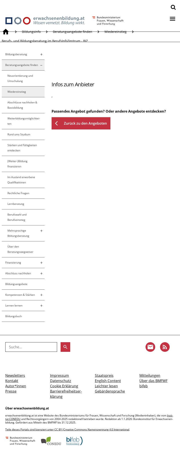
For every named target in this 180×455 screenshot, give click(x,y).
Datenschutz (60, 380)
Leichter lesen (106, 386)
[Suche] (173, 7)
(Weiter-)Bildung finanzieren (17, 163)
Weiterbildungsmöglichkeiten (23, 121)
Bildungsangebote (16, 284)
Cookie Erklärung (64, 386)
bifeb (143, 386)
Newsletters (15, 375)
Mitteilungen (149, 375)
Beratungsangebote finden (72, 32)
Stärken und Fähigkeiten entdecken (22, 147)
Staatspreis (104, 375)
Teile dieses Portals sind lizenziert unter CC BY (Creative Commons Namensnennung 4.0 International (67, 429)
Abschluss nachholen (18, 273)
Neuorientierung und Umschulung (20, 78)
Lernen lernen (13, 305)
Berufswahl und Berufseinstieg (17, 217)
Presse (10, 391)
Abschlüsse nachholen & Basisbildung (22, 105)
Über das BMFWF (153, 380)
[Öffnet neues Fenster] (20, 441)
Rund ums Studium (18, 134)
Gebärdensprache (110, 391)
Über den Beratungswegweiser (20, 249)
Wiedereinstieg (115, 32)
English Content (108, 380)
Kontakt (11, 380)
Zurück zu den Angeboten (81, 123)
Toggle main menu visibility (172, 18)
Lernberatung (15, 204)
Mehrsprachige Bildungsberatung (18, 233)
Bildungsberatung (16, 54)
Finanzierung (13, 262)
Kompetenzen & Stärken (20, 295)
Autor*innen (15, 386)
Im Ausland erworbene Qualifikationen (21, 179)
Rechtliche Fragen (18, 193)
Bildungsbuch (13, 316)
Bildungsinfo (31, 32)
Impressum (59, 375)
